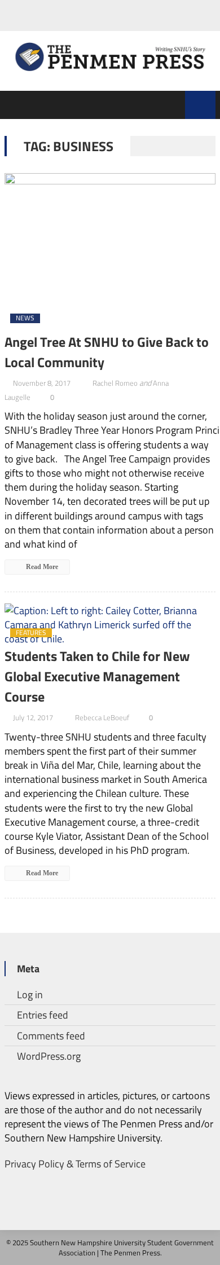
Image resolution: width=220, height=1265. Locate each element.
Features (31, 633)
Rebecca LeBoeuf (102, 717)
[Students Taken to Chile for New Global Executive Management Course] (110, 624)
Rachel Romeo (115, 383)
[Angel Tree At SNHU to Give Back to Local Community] (110, 252)
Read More (41, 567)
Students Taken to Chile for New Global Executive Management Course (97, 676)
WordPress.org (49, 1056)
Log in (30, 995)
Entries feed (42, 1015)
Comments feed (51, 1036)
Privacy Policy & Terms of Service (75, 1163)
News (25, 318)
